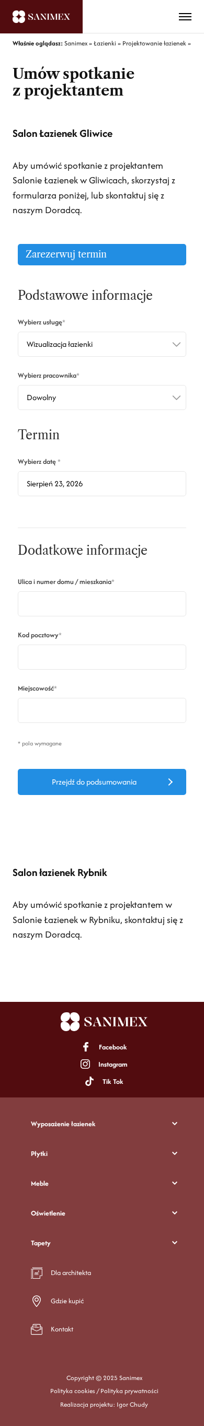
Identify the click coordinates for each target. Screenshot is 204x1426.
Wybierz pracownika (47, 375)
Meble (40, 1183)
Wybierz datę (38, 461)
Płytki (39, 1154)
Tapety (41, 1243)
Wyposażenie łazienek (63, 1124)
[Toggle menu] (185, 16)
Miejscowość (36, 688)
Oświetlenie (48, 1213)
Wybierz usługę (40, 322)
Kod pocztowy (38, 635)
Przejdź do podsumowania (94, 781)
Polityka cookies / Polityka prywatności (104, 1390)
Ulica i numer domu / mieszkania (64, 582)
